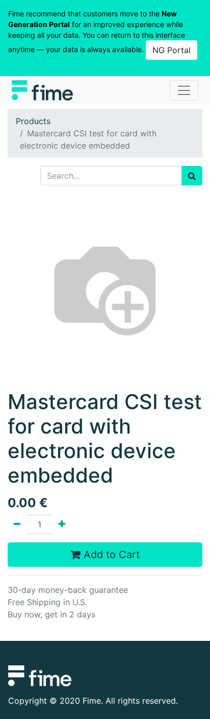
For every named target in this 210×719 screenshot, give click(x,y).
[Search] (191, 175)
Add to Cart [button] (110, 554)
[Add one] (61, 524)
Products (33, 121)
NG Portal (171, 50)
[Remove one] (17, 524)
